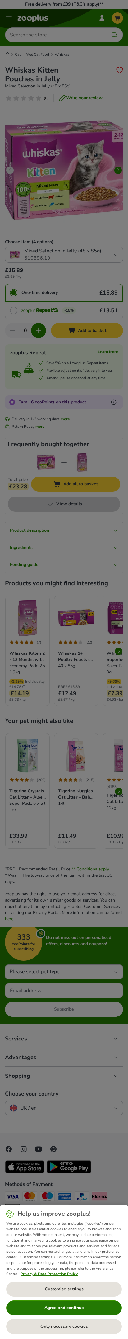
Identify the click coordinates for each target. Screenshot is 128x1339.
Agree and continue (64, 1308)
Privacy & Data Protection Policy (49, 1273)
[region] (64, 1272)
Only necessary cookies (64, 1326)
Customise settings (64, 1289)
